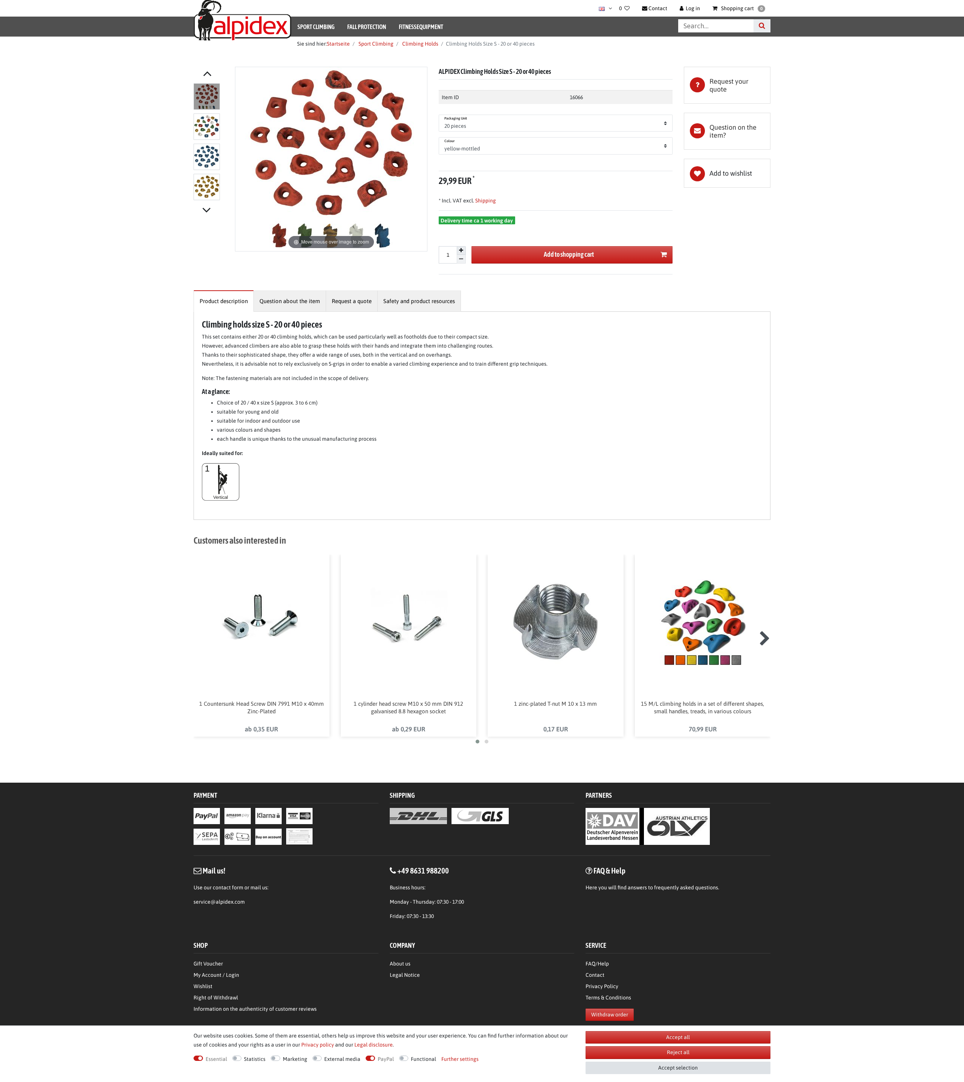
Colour (449, 141)
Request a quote (352, 301)
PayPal (386, 1059)
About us (400, 964)
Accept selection (678, 1068)
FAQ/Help (597, 964)
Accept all (678, 1037)
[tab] (727, 85)
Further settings (460, 1059)
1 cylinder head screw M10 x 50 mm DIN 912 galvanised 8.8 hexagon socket (408, 707)
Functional (423, 1059)
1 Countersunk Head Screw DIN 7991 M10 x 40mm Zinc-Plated (261, 707)
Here (591, 887)
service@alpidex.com (219, 902)
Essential (216, 1059)
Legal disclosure (373, 1045)
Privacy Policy (602, 986)
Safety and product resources (419, 301)
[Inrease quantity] (461, 250)
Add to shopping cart (569, 254)
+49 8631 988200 (423, 870)
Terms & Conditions (608, 998)
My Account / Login (216, 975)
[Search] (762, 25)
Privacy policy (317, 1045)
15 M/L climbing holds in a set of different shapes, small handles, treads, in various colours (702, 707)
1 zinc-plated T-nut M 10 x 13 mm (555, 703)
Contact (595, 975)
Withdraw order (609, 1015)
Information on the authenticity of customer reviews (255, 1009)
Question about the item (289, 301)
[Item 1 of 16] (212, 143)
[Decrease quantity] (461, 259)
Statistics (254, 1059)
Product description (224, 301)
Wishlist (203, 986)
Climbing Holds (419, 44)
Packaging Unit (455, 118)
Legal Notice (405, 975)
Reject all (678, 1052)
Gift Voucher (208, 964)
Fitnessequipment (421, 26)
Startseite (338, 44)
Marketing (295, 1059)
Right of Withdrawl (216, 998)
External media (342, 1059)
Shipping (485, 201)
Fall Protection (366, 26)
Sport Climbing (315, 26)
